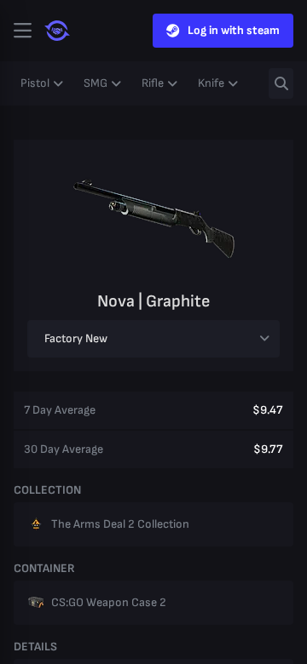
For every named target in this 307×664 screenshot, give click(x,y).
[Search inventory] (281, 83)
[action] (22, 30)
